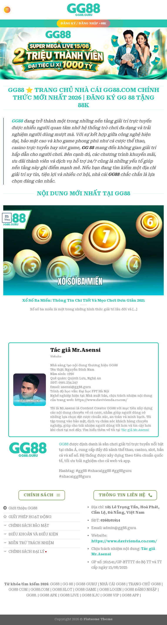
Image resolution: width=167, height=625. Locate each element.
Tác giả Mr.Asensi (135, 430)
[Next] (158, 53)
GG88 (63, 444)
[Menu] (7, 9)
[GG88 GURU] (83, 10)
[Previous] (9, 53)
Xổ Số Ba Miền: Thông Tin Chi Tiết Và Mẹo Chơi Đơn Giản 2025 (83, 300)
